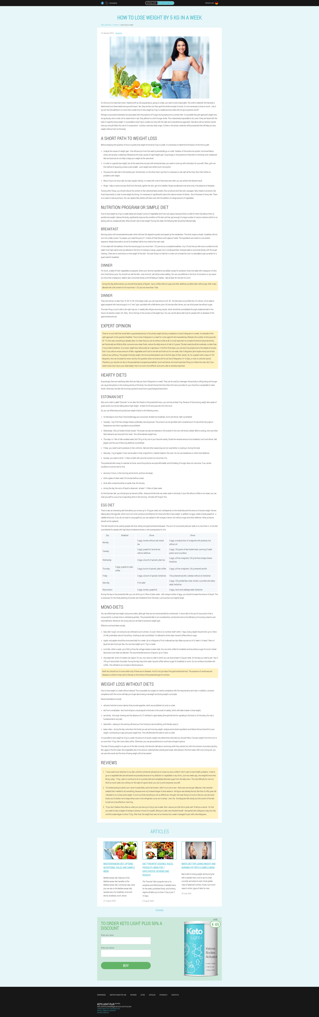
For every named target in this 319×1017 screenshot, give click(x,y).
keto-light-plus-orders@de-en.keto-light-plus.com (114, 1007)
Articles (152, 995)
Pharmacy (163, 995)
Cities (143, 995)
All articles (159, 910)
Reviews (133, 995)
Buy (126, 965)
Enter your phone (107, 948)
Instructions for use (118, 995)
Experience (101, 995)
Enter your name (107, 935)
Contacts (175, 995)
